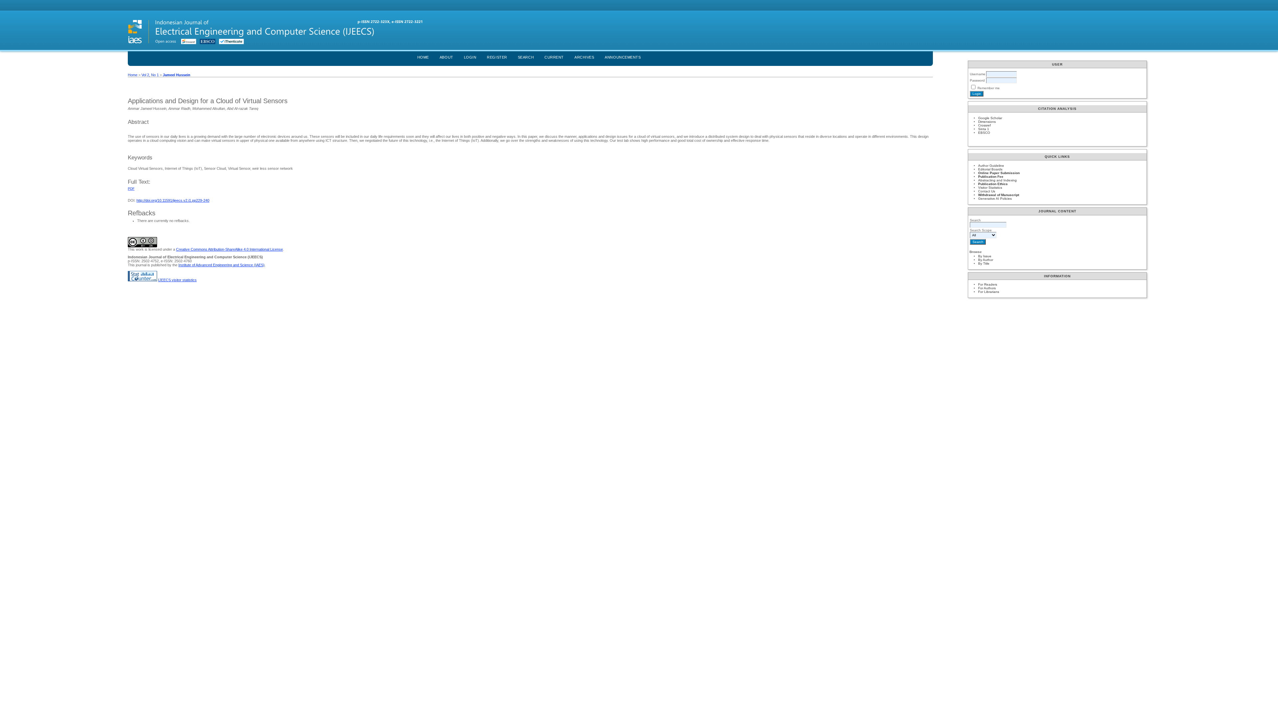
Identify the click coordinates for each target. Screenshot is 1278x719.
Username (977, 74)
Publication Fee (990, 176)
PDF (131, 188)
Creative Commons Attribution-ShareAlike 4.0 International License (229, 249)
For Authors (987, 288)
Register (497, 57)
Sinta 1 (983, 129)
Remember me (988, 88)
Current (554, 57)
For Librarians (988, 292)
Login (470, 57)
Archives (584, 57)
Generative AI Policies (995, 198)
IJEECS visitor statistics (177, 280)
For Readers (987, 284)
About (446, 57)
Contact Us (986, 191)
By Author (985, 260)
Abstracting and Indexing (997, 180)
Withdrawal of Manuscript (998, 195)
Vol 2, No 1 (150, 75)
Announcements (623, 57)
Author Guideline (991, 165)
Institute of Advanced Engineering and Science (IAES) (221, 265)
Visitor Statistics (990, 187)
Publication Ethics (993, 184)
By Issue (984, 256)
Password (977, 80)
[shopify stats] (142, 280)
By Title (983, 263)
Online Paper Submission (999, 173)
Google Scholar (990, 118)
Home (423, 57)
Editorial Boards (990, 169)
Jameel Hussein (176, 75)
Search (526, 57)
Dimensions (987, 121)
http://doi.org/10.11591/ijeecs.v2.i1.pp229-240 (172, 200)
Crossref (984, 125)
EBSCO (984, 132)
